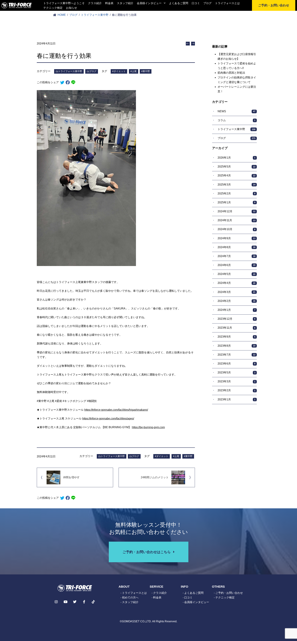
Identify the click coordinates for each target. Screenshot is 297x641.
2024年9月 (236, 238)
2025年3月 (236, 184)
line (73, 82)
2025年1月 (236, 202)
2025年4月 (236, 175)
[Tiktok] (93, 601)
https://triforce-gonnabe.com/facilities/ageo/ (108, 418)
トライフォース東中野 (70, 71)
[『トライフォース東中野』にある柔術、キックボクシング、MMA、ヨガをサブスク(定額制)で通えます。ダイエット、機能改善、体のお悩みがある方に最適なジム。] (16, 5)
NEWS (236, 111)
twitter (62, 82)
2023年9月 (236, 336)
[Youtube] (65, 601)
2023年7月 (236, 354)
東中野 (146, 71)
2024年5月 (236, 274)
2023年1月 (236, 399)
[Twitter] (74, 601)
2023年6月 (236, 363)
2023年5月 (236, 372)
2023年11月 (236, 327)
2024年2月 (236, 300)
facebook (68, 82)
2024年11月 (236, 220)
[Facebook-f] (84, 601)
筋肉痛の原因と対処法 (231, 72)
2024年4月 (236, 282)
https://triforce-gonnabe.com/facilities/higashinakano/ (116, 409)
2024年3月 (236, 292)
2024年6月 (236, 265)
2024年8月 (236, 247)
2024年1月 (236, 309)
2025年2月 (236, 193)
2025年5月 (236, 166)
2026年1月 (236, 157)
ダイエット (120, 71)
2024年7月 (236, 256)
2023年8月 (236, 345)
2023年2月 (236, 390)
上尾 (134, 71)
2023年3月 (236, 381)
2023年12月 (236, 318)
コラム (236, 120)
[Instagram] (56, 601)
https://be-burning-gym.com (148, 427)
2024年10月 (236, 229)
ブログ (92, 71)
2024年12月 (236, 211)
